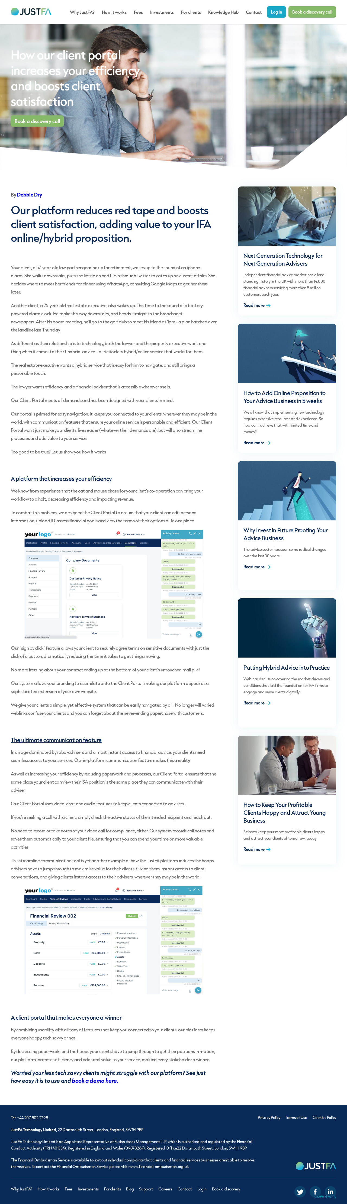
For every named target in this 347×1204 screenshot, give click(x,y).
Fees (138, 12)
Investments (162, 12)
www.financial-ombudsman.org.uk (159, 1166)
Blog (130, 1189)
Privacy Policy (269, 1117)
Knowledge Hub (223, 12)
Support (146, 1189)
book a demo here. (95, 1080)
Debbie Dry (29, 194)
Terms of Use (296, 1117)
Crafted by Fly (325, 1197)
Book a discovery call (312, 12)
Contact (254, 12)
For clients (191, 12)
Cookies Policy (324, 1117)
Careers (165, 1189)
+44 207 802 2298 (32, 1117)
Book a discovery (226, 1189)
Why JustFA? (82, 12)
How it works (114, 12)
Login (202, 1189)
